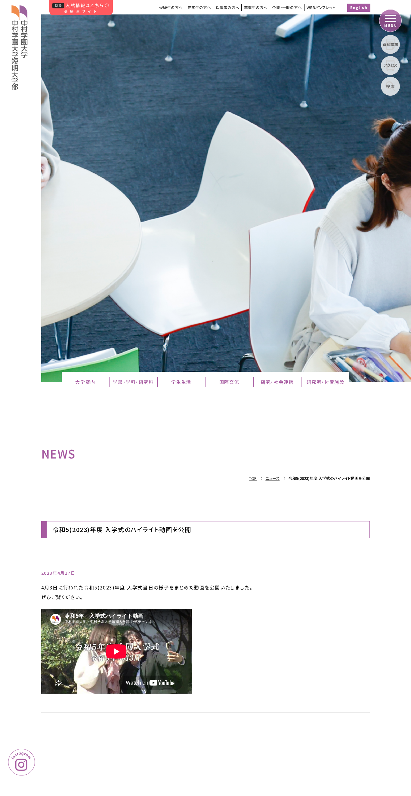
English (358, 7)
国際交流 (229, 382)
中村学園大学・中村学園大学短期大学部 (20, 45)
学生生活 (181, 382)
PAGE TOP (387, 735)
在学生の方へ (199, 7)
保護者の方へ (227, 7)
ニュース (272, 478)
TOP (253, 478)
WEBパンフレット (321, 7)
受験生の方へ (171, 7)
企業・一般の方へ (287, 7)
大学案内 (85, 382)
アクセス (390, 65)
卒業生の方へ (255, 7)
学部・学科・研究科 (133, 382)
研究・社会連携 (277, 382)
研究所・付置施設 (326, 382)
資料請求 (390, 44)
